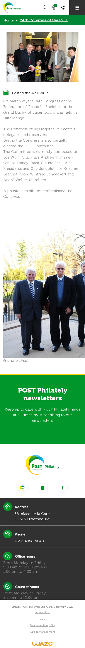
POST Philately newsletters (42, 394)
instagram (42, 488)
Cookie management (42, 631)
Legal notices (42, 612)
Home (8, 20)
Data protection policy (42, 625)
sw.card (55, 6)
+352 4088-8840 (29, 541)
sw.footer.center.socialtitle (22, 488)
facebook (63, 488)
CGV (42, 618)
